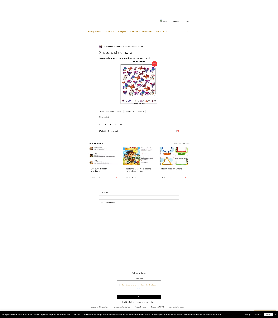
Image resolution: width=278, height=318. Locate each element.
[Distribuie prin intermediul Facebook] (100, 124)
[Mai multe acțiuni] (178, 46)
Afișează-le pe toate (182, 143)
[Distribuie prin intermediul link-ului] (116, 124)
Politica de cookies (143, 307)
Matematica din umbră (171, 169)
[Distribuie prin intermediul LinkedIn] (110, 124)
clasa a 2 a (130, 112)
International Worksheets (141, 31)
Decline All (257, 314)
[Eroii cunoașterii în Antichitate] (103, 156)
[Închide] (275, 314)
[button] (187, 31)
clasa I (119, 112)
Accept (268, 314)
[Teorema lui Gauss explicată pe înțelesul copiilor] (139, 156)
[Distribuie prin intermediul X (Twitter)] (105, 124)
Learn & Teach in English (115, 31)
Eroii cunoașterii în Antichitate (99, 170)
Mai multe (160, 31)
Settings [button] (248, 314)
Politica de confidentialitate (121, 307)
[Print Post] (121, 124)
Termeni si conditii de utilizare (98, 307)
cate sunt (140, 112)
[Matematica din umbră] (174, 156)
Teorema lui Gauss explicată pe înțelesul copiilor (138, 170)
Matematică (104, 117)
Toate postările (94, 31)
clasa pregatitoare (107, 112)
